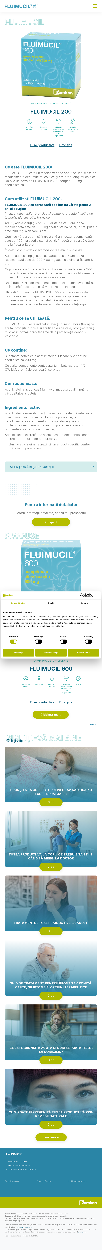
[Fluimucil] (21, 6)
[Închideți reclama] (98, 595)
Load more (51, 1137)
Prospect (51, 522)
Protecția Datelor (44, 1181)
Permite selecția (51, 652)
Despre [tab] (84, 603)
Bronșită (65, 145)
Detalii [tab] (51, 603)
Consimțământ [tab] (18, 603)
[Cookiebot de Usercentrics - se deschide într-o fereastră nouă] (81, 595)
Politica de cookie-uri (78, 1181)
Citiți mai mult (51, 714)
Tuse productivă (42, 145)
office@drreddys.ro (24, 1227)
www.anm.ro (83, 1232)
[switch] (38, 642)
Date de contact (12, 1181)
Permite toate (83, 652)
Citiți (51, 802)
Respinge (18, 652)
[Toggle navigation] (95, 6)
